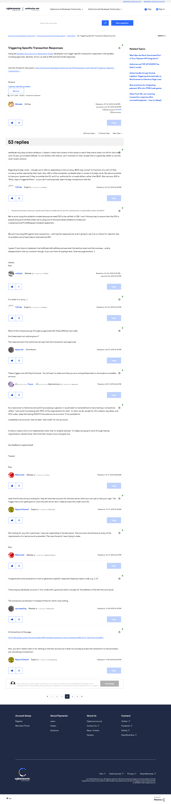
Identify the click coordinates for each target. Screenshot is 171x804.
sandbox (22, 95)
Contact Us (92, 726)
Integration (71, 36)
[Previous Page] (47, 696)
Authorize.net (115, 774)
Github (124, 730)
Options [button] (161, 36)
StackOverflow (127, 735)
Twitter (124, 721)
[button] (12, 123)
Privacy (130, 774)
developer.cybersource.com (154, 1)
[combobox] (73, 23)
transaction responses (33, 95)
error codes (14, 95)
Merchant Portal (22, 726)
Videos (53, 726)
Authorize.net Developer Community (104, 9)
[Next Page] (82, 696)
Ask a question (122, 23)
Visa (101, 774)
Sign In (162, 9)
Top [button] (10, 798)
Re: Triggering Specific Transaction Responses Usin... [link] (97, 36)
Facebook (125, 726)
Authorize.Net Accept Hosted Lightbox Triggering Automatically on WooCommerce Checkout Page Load (145, 76)
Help (149, 9)
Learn (52, 721)
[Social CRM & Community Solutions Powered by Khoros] (159, 799)
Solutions (54, 730)
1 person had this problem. (19, 86)
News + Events (93, 730)
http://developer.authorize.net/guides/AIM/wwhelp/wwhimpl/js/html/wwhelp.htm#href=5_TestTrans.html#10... (56, 637)
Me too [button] (16, 91)
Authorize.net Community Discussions (51, 36)
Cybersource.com (94, 721)
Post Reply (109, 683)
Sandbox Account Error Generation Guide (35, 53)
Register (19, 721)
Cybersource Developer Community (13, 9)
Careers (90, 735)
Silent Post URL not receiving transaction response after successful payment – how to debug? (145, 97)
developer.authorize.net (132, 1)
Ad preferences (146, 774)
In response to (39, 187)
